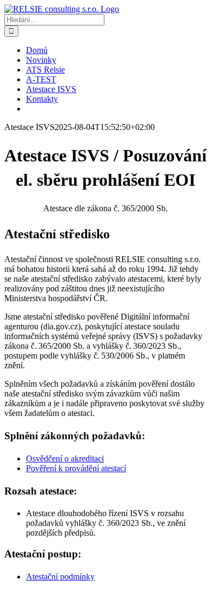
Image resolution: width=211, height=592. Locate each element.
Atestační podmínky (60, 576)
